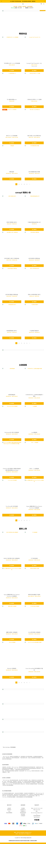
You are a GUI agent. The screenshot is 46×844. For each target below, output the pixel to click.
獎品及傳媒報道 (9, 812)
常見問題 (23, 808)
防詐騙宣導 (23, 815)
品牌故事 (9, 808)
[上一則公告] (1, 1)
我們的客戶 (9, 809)
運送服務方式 (23, 809)
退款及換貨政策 (23, 812)
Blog (9, 811)
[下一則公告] (44, 1)
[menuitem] (16, 184)
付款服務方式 (23, 811)
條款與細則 (23, 814)
